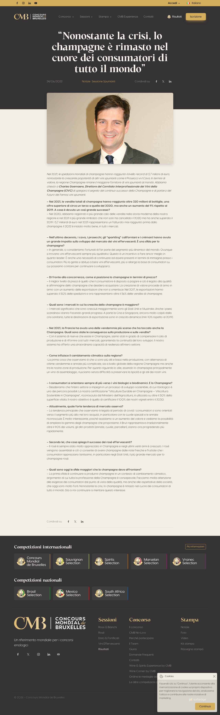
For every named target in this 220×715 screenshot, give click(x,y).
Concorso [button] (65, 16)
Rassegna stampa (192, 649)
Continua (205, 706)
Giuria (133, 649)
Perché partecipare (141, 638)
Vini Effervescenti (109, 643)
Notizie (86, 81)
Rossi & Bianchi (107, 627)
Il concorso (136, 627)
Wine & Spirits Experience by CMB (150, 665)
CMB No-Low (137, 632)
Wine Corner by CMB (142, 671)
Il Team (133, 643)
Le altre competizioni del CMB (147, 682)
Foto (183, 632)
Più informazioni (195, 546)
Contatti (148, 16)
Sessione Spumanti (103, 81)
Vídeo (184, 638)
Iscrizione (196, 16)
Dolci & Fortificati (108, 638)
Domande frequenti (141, 654)
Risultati (177, 16)
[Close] (214, 676)
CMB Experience (128, 16)
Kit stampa (187, 643)
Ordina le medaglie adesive (146, 676)
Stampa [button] (104, 16)
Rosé (101, 632)
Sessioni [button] (85, 16)
